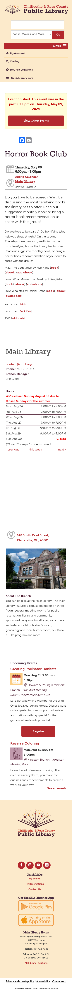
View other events (36, 120)
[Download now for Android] (36, 905)
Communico (59, 981)
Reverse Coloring (24, 743)
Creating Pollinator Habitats (33, 669)
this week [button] (35, 449)
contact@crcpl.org (19, 364)
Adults (23, 304)
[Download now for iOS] (36, 920)
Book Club (25, 311)
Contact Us (34, 889)
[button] (64, 46)
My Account (17, 53)
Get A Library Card (22, 78)
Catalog (14, 61)
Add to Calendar (26, 177)
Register (38, 731)
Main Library (25, 182)
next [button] (61, 449)
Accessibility (43, 981)
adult (22, 318)
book (54, 267)
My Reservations (34, 884)
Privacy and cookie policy (20, 981)
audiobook (24, 272)
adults (15, 318)
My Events (34, 878)
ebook (10, 272)
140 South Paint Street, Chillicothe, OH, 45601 (33, 537)
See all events (56, 788)
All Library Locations (36, 963)
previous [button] (13, 449)
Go (58, 34)
